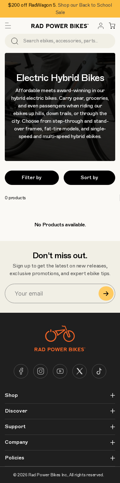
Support (15, 427)
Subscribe (106, 293)
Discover (16, 411)
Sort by (89, 177)
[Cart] (112, 26)
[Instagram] (40, 371)
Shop (11, 395)
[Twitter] (79, 371)
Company (16, 442)
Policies (14, 458)
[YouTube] (60, 371)
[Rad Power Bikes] (60, 25)
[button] (8, 26)
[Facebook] (21, 371)
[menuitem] (101, 26)
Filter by (32, 177)
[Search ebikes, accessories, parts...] (14, 41)
